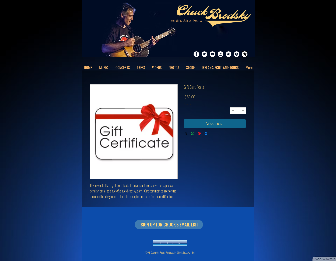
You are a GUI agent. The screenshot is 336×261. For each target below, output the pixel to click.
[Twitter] (204, 54)
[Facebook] (196, 54)
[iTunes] (228, 54)
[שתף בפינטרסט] (199, 133)
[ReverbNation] (244, 54)
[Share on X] (186, 133)
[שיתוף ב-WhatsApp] (193, 133)
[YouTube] (212, 54)
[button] (140, 68)
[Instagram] (220, 54)
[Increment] (232, 110)
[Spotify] (236, 54)
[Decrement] (243, 110)
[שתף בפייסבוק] (206, 133)
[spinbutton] (238, 110)
